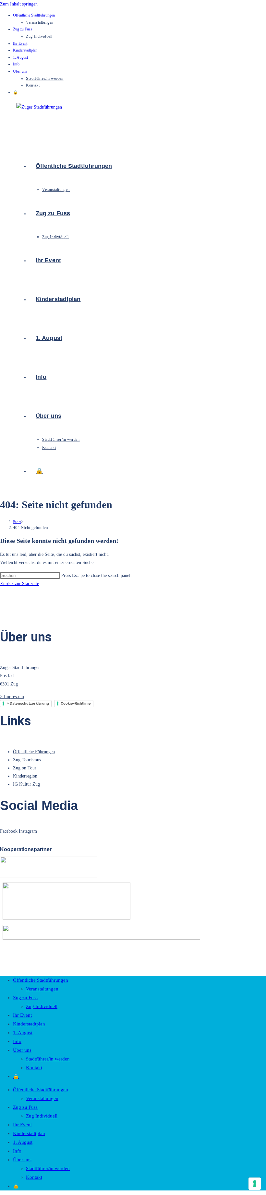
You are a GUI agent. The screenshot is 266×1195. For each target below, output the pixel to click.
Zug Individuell (39, 36)
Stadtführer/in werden (45, 78)
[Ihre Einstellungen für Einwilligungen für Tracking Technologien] (254, 1183)
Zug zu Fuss (22, 29)
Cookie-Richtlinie (76, 703)
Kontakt (33, 85)
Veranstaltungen (40, 22)
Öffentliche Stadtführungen (34, 15)
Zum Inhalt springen (19, 4)
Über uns (20, 71)
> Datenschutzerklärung (27, 703)
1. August (20, 57)
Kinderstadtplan (25, 50)
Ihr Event (20, 43)
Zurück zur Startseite (19, 583)
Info (16, 64)
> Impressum (12, 696)
